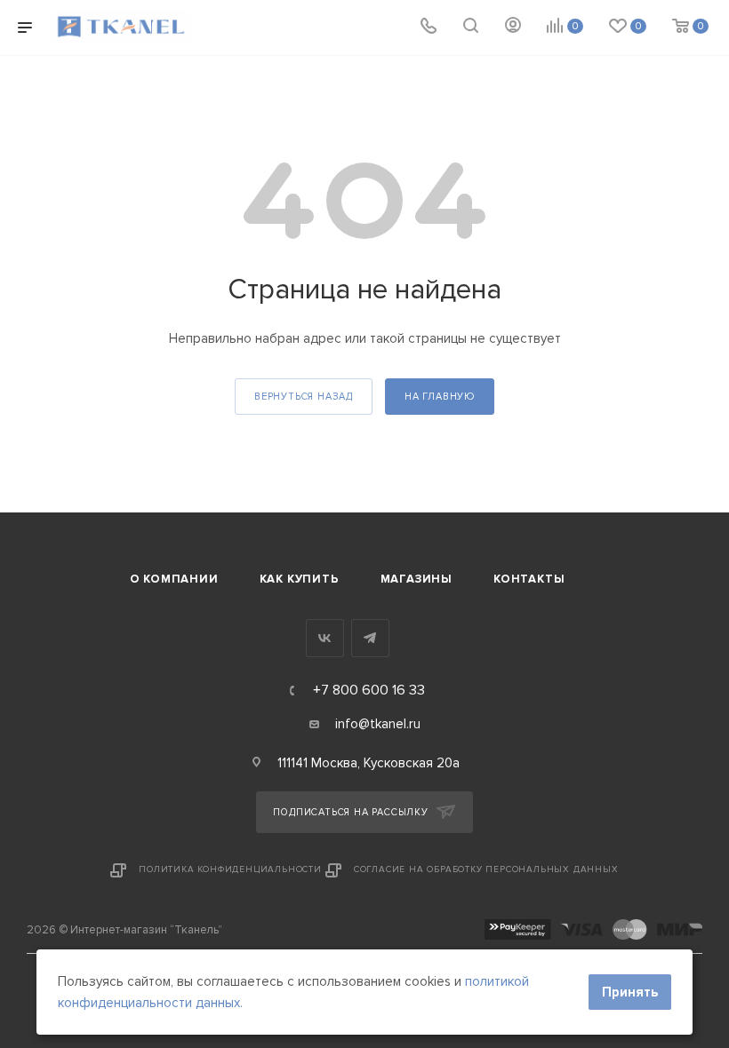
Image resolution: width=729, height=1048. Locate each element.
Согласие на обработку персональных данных (486, 869)
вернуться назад (303, 396)
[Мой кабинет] (513, 28)
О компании (174, 579)
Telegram (370, 638)
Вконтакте (325, 638)
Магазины (417, 579)
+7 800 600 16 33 (369, 690)
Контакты (529, 579)
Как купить (300, 579)
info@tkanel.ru (378, 724)
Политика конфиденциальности (230, 869)
